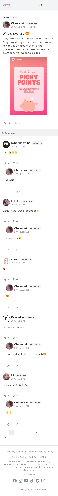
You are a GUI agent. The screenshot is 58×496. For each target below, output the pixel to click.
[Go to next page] (5, 437)
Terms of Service (27, 451)
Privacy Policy (46, 451)
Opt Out (33, 457)
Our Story (10, 451)
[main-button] (50, 5)
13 (48, 432)
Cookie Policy (19, 457)
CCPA (43, 457)
